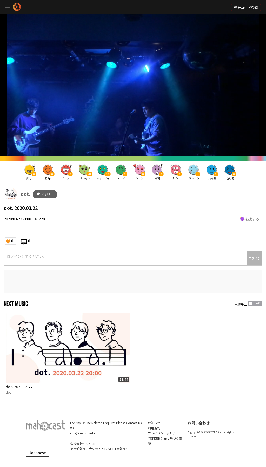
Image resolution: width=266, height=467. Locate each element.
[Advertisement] (133, 281)
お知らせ (154, 422)
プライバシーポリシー (163, 433)
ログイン (254, 258)
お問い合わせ (199, 422)
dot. (25, 193)
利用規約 (154, 428)
